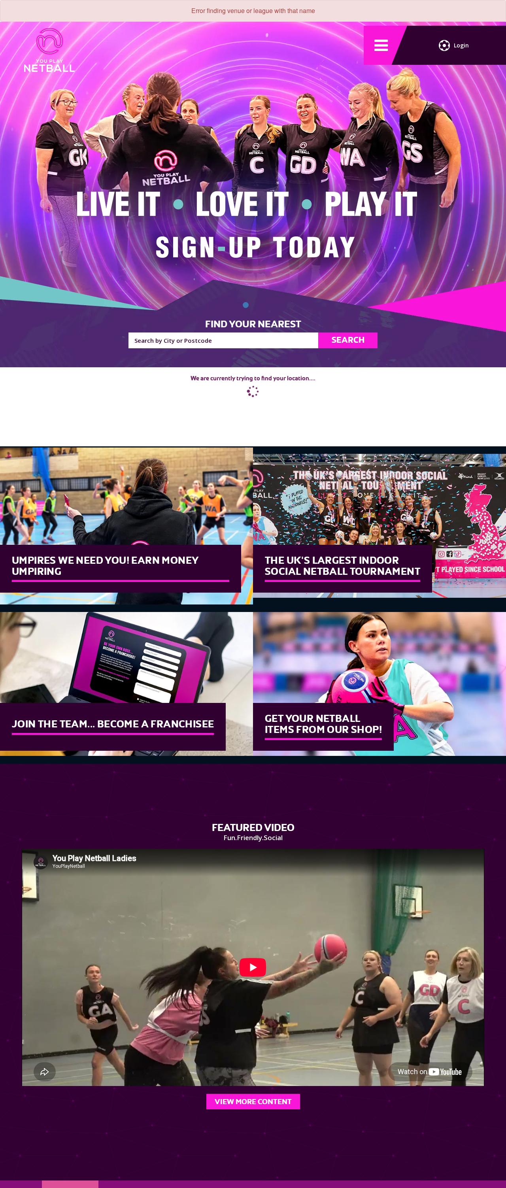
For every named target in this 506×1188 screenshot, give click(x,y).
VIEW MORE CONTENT (253, 1101)
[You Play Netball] (246, 305)
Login (461, 45)
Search (348, 340)
